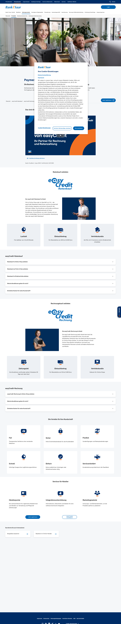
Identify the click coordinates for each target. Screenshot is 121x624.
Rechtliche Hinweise (67, 618)
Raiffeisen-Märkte (72, 1)
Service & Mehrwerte (47, 1)
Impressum (39, 618)
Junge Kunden (26, 1)
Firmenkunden (17, 1)
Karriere (64, 1)
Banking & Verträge (35, 1)
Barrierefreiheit (80, 618)
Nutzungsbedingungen (56, 618)
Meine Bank (57, 1)
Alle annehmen (78, 128)
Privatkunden (9, 1)
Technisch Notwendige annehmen (62, 128)
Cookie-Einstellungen (44, 128)
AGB (74, 618)
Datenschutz (46, 618)
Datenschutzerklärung (44, 75)
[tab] (10, 12)
